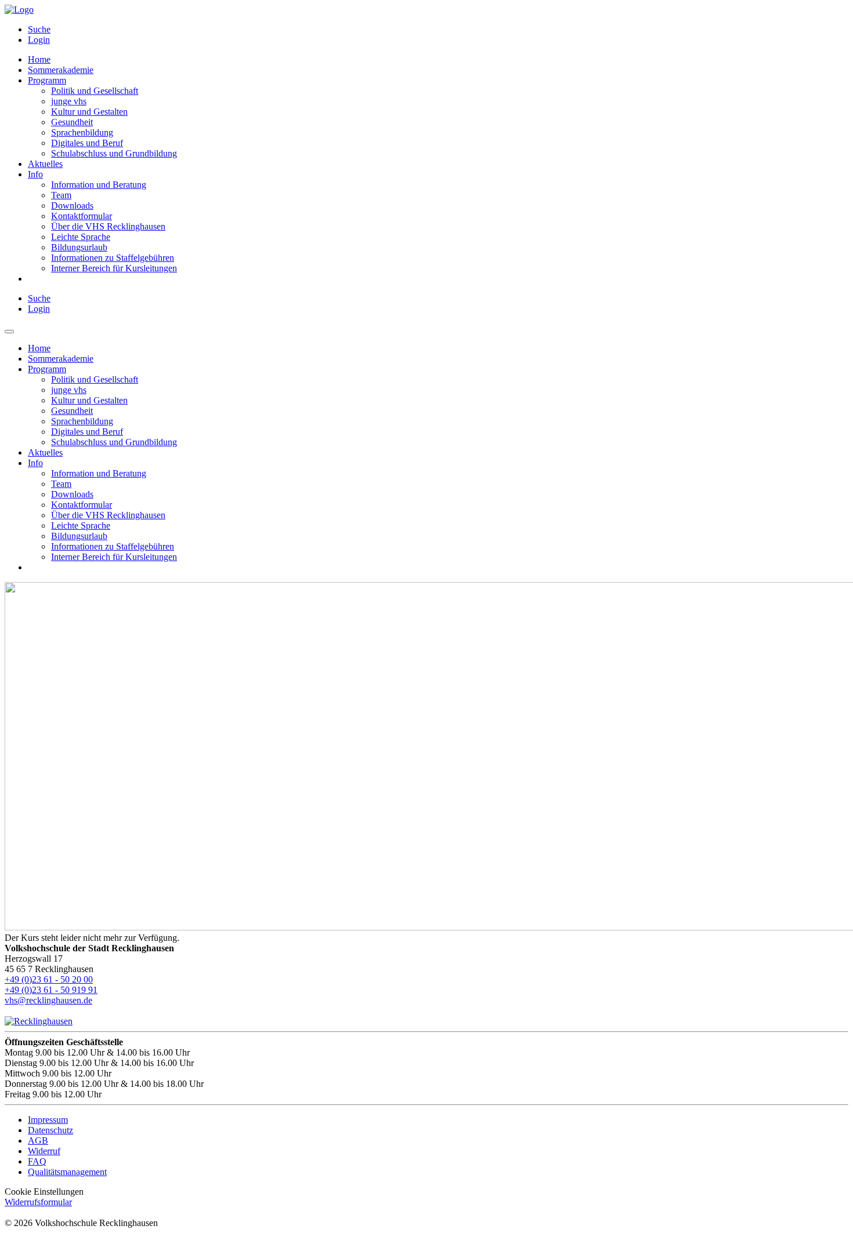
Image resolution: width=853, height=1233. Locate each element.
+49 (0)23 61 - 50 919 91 (51, 990)
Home (39, 59)
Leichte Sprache (80, 237)
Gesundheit (72, 122)
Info (35, 174)
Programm (47, 80)
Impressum (48, 1120)
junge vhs (68, 101)
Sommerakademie (60, 70)
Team (61, 195)
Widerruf (44, 1151)
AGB (38, 1140)
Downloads (72, 205)
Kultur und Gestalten (89, 112)
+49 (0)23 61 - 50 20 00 (49, 979)
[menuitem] (438, 29)
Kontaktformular (81, 216)
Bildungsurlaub (79, 247)
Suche (39, 29)
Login (39, 40)
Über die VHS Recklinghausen (108, 226)
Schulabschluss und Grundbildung (114, 153)
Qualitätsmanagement (67, 1172)
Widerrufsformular (38, 1202)
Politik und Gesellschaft (94, 91)
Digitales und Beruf (87, 143)
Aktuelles (45, 164)
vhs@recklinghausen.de (48, 1000)
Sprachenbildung (82, 132)
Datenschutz (50, 1130)
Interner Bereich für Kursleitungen (114, 268)
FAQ (37, 1161)
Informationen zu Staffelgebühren (112, 258)
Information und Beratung (98, 185)
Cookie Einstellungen (44, 1191)
